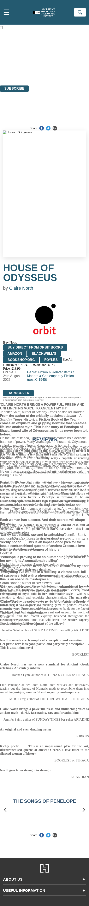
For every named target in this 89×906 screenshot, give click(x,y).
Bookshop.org (21, 360)
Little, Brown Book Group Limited (51, 61)
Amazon (14, 353)
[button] (5, 809)
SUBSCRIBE (14, 88)
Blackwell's (44, 353)
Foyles (51, 360)
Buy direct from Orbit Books (35, 347)
